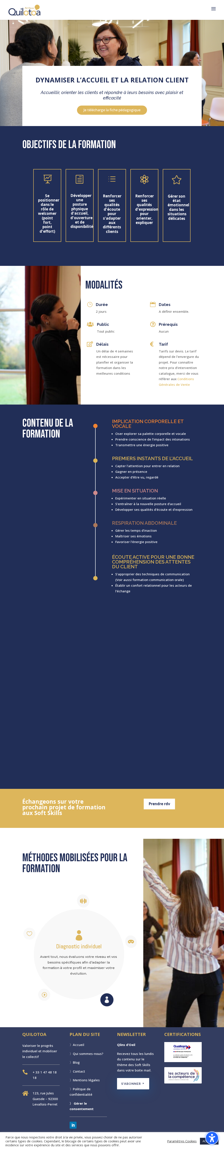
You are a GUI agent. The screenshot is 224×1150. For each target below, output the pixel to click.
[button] (213, 11)
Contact (79, 1071)
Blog (76, 1062)
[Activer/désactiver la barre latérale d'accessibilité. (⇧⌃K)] (212, 1138)
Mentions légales (86, 1080)
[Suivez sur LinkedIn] (73, 1125)
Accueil (78, 1044)
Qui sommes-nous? (88, 1053)
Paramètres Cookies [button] (182, 1141)
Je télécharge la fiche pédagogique (112, 110)
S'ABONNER (131, 1083)
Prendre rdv (159, 803)
